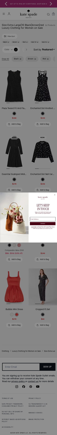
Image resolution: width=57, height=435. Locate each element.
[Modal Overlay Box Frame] (28, 218)
